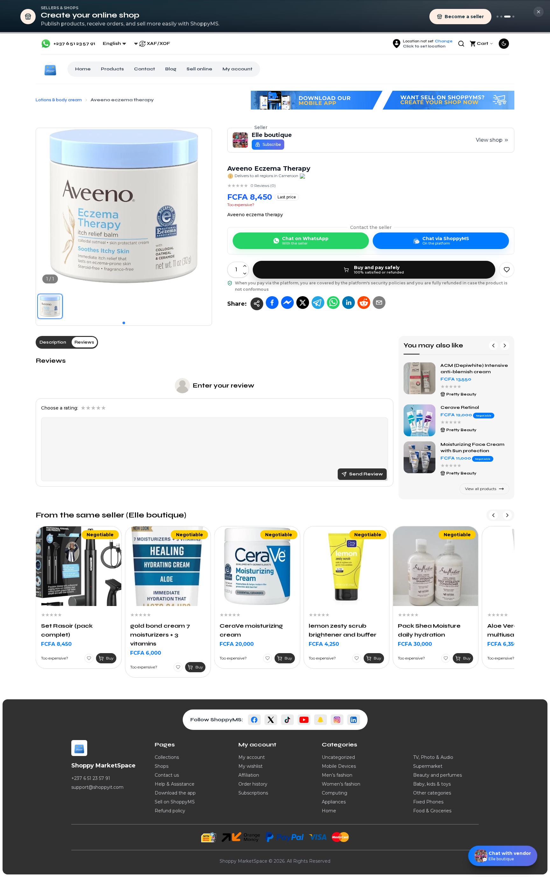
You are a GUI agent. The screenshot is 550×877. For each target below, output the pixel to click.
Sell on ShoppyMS (175, 802)
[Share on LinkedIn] (348, 302)
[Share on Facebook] (272, 302)
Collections (167, 757)
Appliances (334, 802)
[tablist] (67, 342)
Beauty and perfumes (437, 775)
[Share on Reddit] (363, 302)
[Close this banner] (538, 12)
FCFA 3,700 (502, 644)
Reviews (51, 361)
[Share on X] (302, 302)
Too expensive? (240, 204)
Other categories (432, 793)
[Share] (256, 303)
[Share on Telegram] (318, 302)
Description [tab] (52, 342)
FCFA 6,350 (413, 644)
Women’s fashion (341, 784)
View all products (480, 488)
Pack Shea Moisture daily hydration (340, 630)
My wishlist (250, 766)
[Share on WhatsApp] (333, 302)
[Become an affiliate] (513, 17)
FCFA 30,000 (326, 644)
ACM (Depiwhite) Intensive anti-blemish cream (474, 368)
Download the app (175, 793)
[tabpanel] (214, 421)
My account (237, 69)
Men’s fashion (337, 775)
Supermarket (427, 766)
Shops (161, 766)
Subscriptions (253, 793)
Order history (252, 784)
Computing (334, 793)
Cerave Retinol (460, 407)
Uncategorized (338, 757)
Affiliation (248, 775)
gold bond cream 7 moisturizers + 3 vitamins (71, 634)
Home (83, 69)
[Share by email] (379, 302)
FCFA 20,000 (147, 644)
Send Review (366, 474)
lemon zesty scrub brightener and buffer (253, 630)
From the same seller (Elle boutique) (111, 515)
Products (112, 69)
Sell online (199, 69)
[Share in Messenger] (287, 302)
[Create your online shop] (507, 17)
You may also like (433, 345)
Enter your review (223, 385)
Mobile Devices (339, 766)
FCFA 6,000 (56, 653)
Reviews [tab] (84, 342)
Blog (170, 69)
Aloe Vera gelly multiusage (421, 630)
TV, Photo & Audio (433, 757)
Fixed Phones (428, 802)
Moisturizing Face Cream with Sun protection (472, 447)
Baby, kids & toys (432, 784)
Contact (144, 69)
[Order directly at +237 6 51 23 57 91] (497, 17)
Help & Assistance (174, 784)
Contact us (167, 775)
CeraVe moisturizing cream (162, 630)
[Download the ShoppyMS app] (501, 17)
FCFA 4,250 (235, 644)
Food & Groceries (432, 811)
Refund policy (170, 811)
